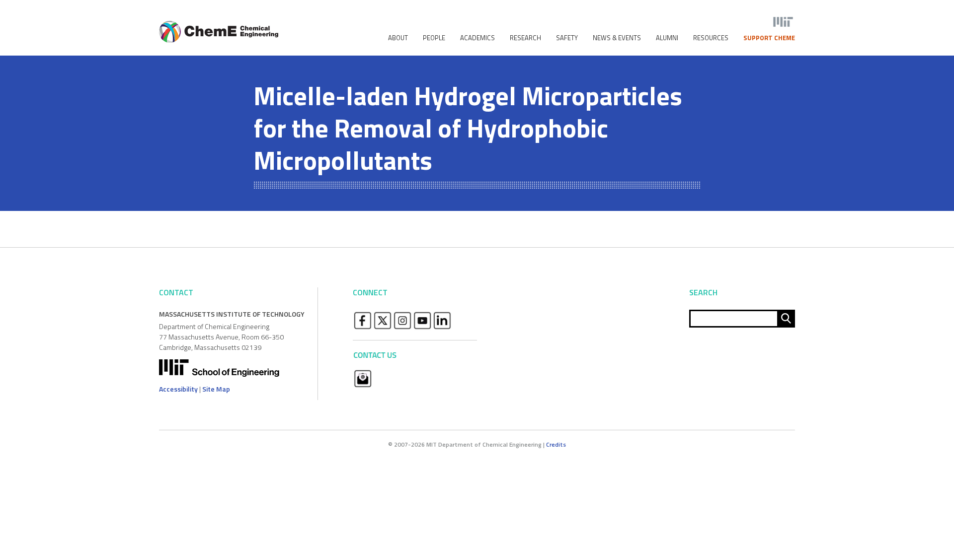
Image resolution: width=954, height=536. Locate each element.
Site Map (216, 389)
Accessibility (178, 389)
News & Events (617, 38)
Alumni (667, 38)
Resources (710, 38)
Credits (556, 444)
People (434, 38)
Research (525, 38)
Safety (567, 38)
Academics (477, 38)
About (398, 38)
